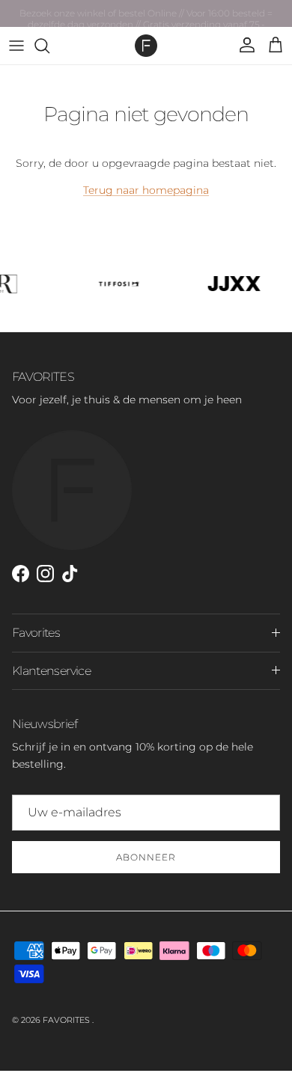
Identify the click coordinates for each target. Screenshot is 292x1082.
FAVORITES (67, 1020)
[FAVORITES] (146, 45)
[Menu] (16, 45)
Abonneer (146, 857)
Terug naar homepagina (146, 190)
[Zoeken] (49, 45)
